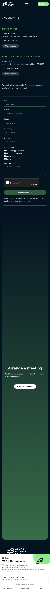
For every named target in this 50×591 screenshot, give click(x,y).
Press (8, 159)
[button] (26, 4)
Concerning (9, 148)
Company (8, 129)
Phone (6, 119)
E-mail (6, 110)
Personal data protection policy (19, 201)
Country (7, 138)
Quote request (12, 156)
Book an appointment (15, 150)
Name (6, 100)
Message (7, 164)
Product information (14, 153)
